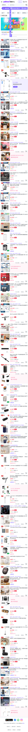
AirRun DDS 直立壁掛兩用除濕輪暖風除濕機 (18, 235)
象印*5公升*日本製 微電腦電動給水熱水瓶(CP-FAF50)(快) (18, 134)
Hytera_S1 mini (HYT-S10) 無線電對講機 (18, 507)
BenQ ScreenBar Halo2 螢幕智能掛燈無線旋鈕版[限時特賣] (18, 70)
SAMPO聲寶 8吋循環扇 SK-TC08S (17, 556)
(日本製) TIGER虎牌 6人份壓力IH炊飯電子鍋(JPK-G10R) (18, 568)
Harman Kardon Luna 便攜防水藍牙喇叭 (18, 406)
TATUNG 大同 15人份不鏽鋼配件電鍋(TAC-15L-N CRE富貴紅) (18, 274)
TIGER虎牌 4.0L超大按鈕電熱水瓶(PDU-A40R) (18, 245)
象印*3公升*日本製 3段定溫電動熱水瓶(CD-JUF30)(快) (18, 538)
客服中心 (8, 726)
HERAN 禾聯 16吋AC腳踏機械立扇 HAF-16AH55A (18, 516)
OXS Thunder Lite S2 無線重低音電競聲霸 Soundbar (18, 346)
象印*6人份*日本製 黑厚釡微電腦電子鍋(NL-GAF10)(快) (18, 144)
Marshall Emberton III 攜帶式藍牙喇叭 (18, 618)
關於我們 (13, 726)
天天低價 (10, 19)
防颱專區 (10, 22)
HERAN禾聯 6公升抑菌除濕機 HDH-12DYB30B (18, 255)
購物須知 (19, 726)
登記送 (10, 11)
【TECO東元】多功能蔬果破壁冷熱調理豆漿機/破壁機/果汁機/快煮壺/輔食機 (18, 437)
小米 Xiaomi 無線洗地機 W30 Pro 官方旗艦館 (18, 627)
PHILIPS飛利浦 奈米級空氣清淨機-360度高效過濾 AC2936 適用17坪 (18, 164)
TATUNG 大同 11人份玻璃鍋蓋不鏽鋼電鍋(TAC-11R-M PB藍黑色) (18, 284)
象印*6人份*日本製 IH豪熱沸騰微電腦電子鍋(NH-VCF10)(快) (18, 679)
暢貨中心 (10, 14)
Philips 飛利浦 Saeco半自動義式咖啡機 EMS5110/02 (18, 173)
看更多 (10, 35)
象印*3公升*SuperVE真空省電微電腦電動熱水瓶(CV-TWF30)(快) (18, 295)
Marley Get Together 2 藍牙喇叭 (17, 608)
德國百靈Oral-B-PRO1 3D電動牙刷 (17, 51)
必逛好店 (10, 25)
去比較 (15, 87)
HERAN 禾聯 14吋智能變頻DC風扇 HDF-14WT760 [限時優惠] (18, 40)
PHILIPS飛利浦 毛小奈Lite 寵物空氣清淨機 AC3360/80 (18, 669)
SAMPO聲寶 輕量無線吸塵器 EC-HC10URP (18, 447)
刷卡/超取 (10, 28)
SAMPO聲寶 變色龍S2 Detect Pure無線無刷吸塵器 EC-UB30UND (18, 699)
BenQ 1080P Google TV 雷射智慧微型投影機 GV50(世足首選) (18, 184)
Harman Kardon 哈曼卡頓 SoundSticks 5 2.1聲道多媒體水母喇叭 (18, 205)
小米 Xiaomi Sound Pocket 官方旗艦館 (18, 527)
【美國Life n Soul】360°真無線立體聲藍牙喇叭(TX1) (18, 366)
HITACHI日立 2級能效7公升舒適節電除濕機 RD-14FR (18, 61)
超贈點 (25, 8)
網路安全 (9, 729)
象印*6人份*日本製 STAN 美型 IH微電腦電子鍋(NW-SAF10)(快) (18, 659)
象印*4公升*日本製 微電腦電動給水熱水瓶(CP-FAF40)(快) (18, 124)
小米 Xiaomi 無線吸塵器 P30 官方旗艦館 (18, 465)
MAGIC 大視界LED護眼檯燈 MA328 (17, 638)
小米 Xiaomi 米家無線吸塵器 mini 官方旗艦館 (18, 496)
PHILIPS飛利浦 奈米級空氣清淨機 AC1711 (18, 195)
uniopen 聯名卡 (16, 8)
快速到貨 (10, 17)
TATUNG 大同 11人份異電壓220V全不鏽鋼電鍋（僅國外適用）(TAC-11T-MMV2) (18, 102)
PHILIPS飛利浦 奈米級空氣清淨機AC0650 (18, 94)
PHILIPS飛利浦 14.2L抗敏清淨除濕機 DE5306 (18, 306)
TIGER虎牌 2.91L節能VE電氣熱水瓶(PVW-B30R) (18, 396)
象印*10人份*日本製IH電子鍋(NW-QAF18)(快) (18, 114)
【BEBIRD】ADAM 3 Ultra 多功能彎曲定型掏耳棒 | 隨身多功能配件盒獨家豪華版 (18, 427)
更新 (23, 723)
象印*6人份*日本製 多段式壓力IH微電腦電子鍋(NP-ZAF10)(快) (18, 578)
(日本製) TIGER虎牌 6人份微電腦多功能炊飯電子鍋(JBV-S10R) (18, 386)
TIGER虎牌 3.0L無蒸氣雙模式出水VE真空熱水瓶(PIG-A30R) (18, 548)
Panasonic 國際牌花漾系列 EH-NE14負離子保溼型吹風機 (18, 476)
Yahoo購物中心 (9, 2)
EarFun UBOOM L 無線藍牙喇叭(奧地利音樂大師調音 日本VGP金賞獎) (18, 417)
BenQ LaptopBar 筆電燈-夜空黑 (17, 314)
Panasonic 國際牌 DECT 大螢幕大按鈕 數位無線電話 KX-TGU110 (18, 649)
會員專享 (10, 30)
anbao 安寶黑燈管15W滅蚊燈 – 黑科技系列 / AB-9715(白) (18, 457)
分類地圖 (18, 729)
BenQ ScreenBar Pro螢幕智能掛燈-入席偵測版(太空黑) (18, 355)
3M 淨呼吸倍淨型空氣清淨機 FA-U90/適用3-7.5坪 (18, 215)
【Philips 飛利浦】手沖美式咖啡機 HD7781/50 (18, 325)
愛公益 (10, 33)
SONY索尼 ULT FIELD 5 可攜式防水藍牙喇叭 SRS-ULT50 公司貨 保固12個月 (18, 225)
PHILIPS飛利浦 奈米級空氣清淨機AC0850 (18, 689)
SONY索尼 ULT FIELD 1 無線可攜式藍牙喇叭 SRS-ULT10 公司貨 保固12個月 (18, 336)
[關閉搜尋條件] (8, 4)
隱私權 (14, 729)
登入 (20, 1)
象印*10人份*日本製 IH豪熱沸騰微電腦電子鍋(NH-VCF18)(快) (18, 588)
